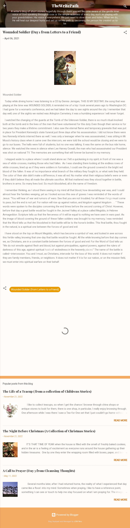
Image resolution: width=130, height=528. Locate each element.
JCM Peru (78, 521)
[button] (125, 33)
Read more (120, 420)
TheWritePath (65, 5)
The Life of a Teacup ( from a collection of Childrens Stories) (47, 391)
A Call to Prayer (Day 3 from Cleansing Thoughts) (39, 471)
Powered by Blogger (67, 514)
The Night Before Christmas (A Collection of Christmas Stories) (49, 431)
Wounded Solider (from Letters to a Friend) (35, 289)
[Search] (125, 7)
